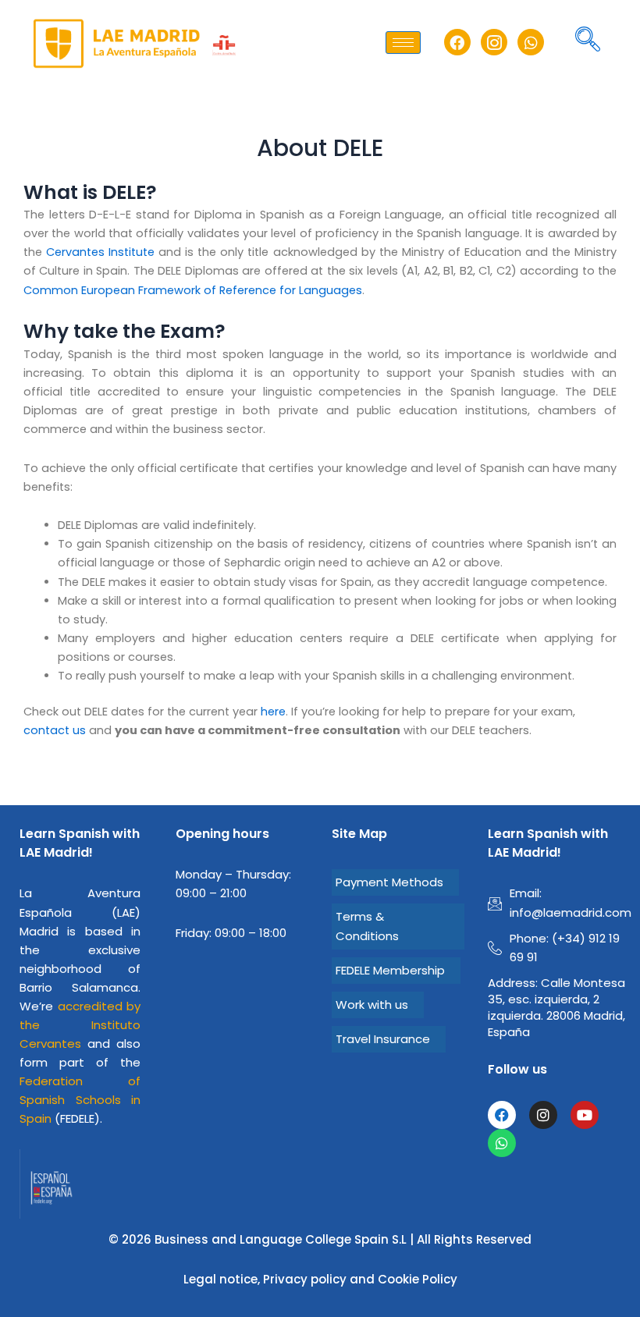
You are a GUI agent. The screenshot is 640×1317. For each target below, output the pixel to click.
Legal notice (220, 1279)
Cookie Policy (417, 1279)
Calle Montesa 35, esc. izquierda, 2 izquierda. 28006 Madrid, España (556, 1007)
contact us (54, 730)
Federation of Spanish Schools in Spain (80, 1100)
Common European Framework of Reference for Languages (192, 290)
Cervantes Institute (100, 252)
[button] (587, 42)
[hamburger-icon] (403, 42)
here (273, 711)
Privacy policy (305, 1279)
